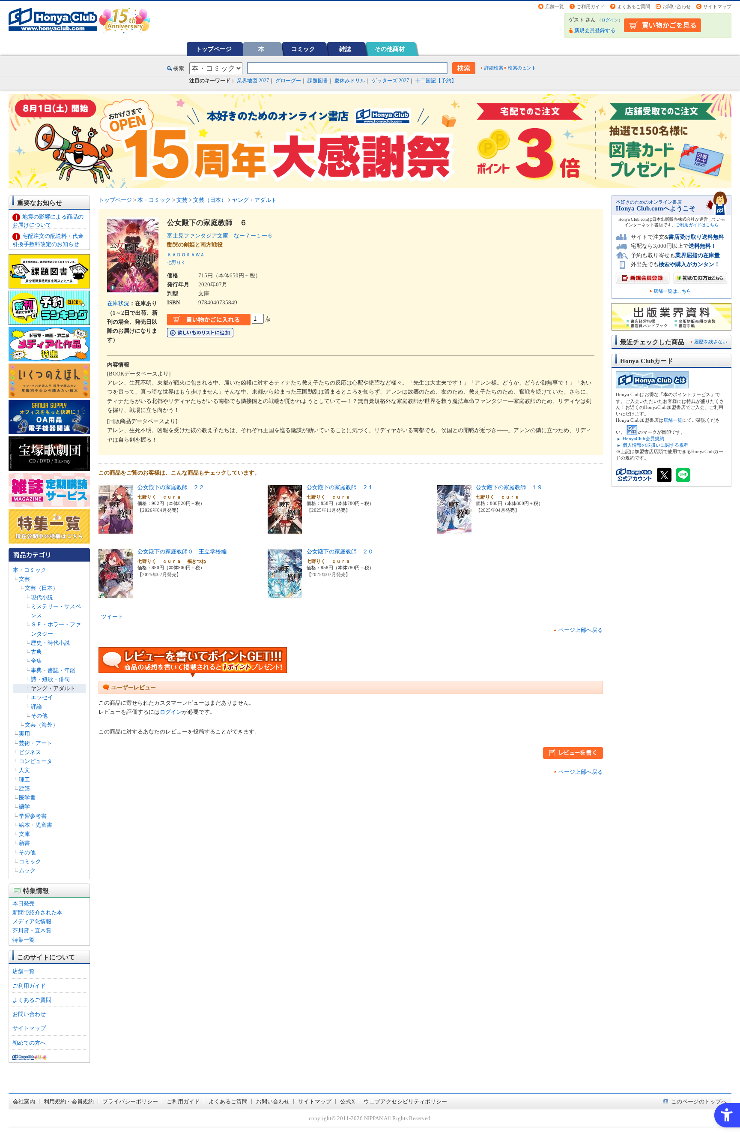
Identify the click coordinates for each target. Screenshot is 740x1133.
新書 (24, 843)
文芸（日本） (41, 588)
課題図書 (317, 81)
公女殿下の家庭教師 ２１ (340, 487)
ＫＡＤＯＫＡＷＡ (186, 254)
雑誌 (345, 48)
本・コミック (29, 570)
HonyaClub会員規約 (643, 438)
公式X (347, 1101)
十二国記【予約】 (436, 81)
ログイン (609, 20)
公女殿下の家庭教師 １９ (509, 487)
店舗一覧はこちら (672, 291)
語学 (24, 806)
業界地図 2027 (253, 81)
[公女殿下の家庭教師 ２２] (115, 530)
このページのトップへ (699, 1101)
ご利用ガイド (590, 6)
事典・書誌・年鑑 (53, 670)
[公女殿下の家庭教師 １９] (454, 530)
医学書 (27, 797)
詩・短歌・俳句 (50, 679)
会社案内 (24, 1101)
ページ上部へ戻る (580, 630)
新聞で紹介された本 (37, 912)
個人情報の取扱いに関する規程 (656, 445)
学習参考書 (33, 816)
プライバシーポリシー (130, 1101)
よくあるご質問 (633, 6)
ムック (27, 870)
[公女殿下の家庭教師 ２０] (285, 595)
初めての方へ (29, 1043)
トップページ (214, 48)
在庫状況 (118, 303)
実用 (24, 733)
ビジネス (30, 752)
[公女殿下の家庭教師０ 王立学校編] (115, 595)
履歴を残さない (710, 341)
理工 (24, 779)
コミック (303, 48)
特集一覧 (23, 940)
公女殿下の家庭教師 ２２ (170, 487)
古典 (36, 652)
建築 (24, 788)
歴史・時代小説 (50, 643)
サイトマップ (717, 6)
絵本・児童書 (35, 825)
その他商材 (390, 48)
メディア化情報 (31, 921)
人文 (24, 770)
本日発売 (23, 903)
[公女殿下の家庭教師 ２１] (285, 530)
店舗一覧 (554, 6)
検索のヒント (522, 67)
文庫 (24, 834)
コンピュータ (35, 761)
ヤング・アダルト (53, 688)
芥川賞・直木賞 (31, 930)
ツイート (112, 616)
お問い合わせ (676, 6)
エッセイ (42, 697)
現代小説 (42, 597)
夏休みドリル (349, 81)
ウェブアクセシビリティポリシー (405, 1101)
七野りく (176, 262)
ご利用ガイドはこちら (697, 224)
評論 (36, 706)
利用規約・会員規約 (69, 1101)
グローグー (288, 81)
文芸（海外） (41, 724)
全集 (36, 661)
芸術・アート (35, 743)
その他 (39, 715)
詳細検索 (493, 67)
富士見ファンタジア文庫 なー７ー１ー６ (220, 235)
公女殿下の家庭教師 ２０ (340, 551)
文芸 (24, 579)
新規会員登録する (594, 30)
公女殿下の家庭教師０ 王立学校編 (182, 551)
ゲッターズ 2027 (390, 81)
